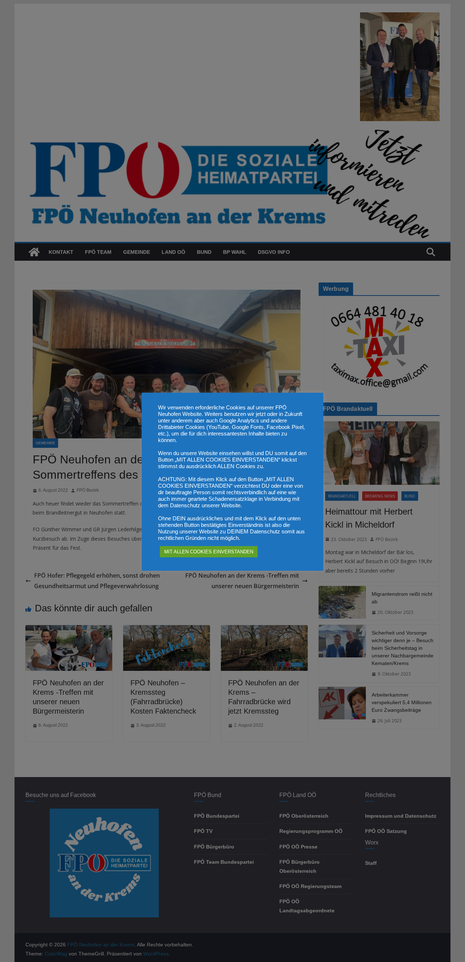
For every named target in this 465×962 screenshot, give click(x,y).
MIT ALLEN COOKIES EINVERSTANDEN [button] (208, 551)
